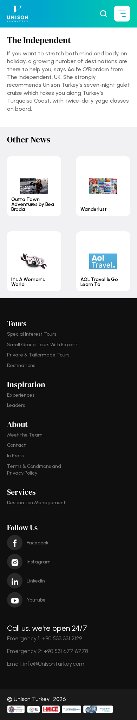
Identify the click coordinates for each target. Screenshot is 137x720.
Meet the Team (25, 435)
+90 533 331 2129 (62, 638)
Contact (16, 445)
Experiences (20, 395)
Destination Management (36, 503)
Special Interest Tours (31, 334)
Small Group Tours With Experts (42, 345)
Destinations (21, 365)
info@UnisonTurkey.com (53, 663)
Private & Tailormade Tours (38, 355)
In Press (15, 456)
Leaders (16, 405)
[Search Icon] (104, 14)
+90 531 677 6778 (66, 651)
